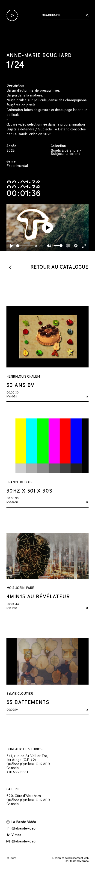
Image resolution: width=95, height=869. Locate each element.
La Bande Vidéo (23, 822)
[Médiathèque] (12, 15)
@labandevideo (23, 828)
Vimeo (16, 835)
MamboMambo (79, 861)
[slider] (24, 246)
